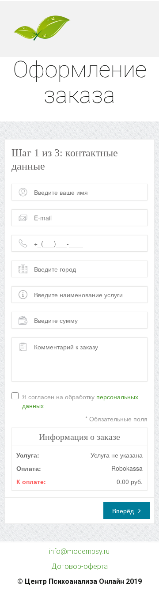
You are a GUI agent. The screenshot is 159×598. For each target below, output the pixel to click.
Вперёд (123, 510)
